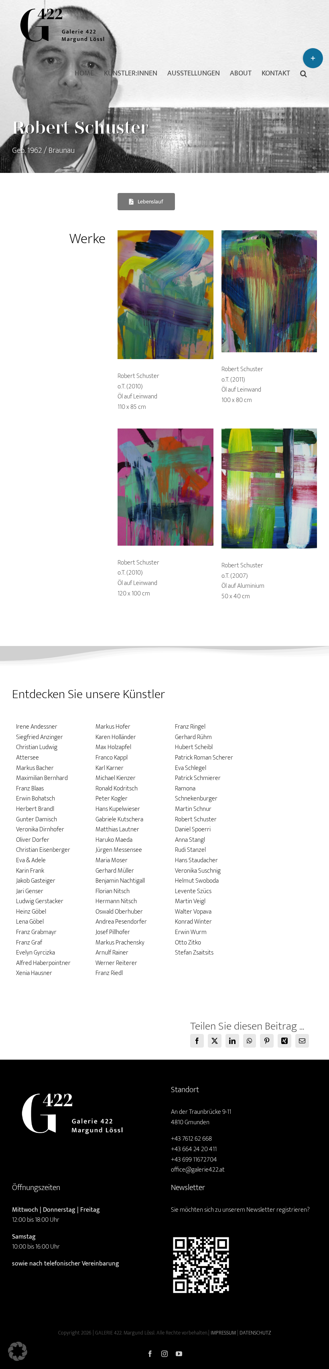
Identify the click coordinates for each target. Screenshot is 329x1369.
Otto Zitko (188, 942)
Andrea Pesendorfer (121, 921)
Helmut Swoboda (197, 880)
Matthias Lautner (117, 829)
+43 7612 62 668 (191, 1138)
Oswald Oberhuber (119, 911)
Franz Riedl (109, 973)
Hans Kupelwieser (117, 809)
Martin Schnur (193, 809)
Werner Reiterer (116, 963)
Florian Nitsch (112, 891)
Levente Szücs (193, 891)
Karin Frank (30, 870)
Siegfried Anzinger (39, 737)
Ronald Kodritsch (116, 788)
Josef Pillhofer (112, 932)
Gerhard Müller (114, 870)
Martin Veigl (190, 901)
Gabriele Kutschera (119, 819)
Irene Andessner (36, 726)
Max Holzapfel (113, 747)
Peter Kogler (111, 798)
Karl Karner (109, 768)
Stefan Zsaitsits (194, 952)
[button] (303, 73)
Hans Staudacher (196, 860)
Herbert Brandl (35, 809)
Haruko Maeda (113, 840)
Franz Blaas (30, 788)
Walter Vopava (193, 911)
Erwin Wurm (191, 932)
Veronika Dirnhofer (40, 829)
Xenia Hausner (34, 973)
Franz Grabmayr (36, 932)
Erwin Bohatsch (35, 798)
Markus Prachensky (119, 942)
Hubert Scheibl (194, 747)
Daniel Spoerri (193, 829)
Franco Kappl (111, 757)
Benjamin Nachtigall (120, 880)
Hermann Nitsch (116, 901)
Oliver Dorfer (32, 840)
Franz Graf (29, 942)
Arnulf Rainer (111, 952)
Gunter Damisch (36, 819)
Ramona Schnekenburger (196, 793)
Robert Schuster (196, 819)
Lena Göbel (30, 921)
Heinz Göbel (31, 911)
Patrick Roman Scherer (204, 757)
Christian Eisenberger (43, 850)
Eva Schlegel (190, 768)
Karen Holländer (115, 737)
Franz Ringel (190, 726)
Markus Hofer (112, 726)
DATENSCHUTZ (255, 1332)
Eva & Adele (31, 860)
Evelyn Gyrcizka (35, 952)
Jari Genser (29, 891)
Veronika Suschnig (198, 870)
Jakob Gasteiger (35, 880)
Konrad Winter (193, 921)
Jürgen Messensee (118, 850)
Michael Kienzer (115, 778)
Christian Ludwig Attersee (36, 752)
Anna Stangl (190, 840)
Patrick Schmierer (198, 778)
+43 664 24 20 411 (194, 1149)
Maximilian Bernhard (42, 778)
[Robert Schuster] (165, 233)
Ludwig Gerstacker (39, 901)
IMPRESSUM (223, 1332)
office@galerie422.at (198, 1169)
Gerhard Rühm (193, 737)
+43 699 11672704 (194, 1159)
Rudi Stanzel (190, 850)
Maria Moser (111, 860)
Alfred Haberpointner (43, 963)
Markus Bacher (35, 768)
